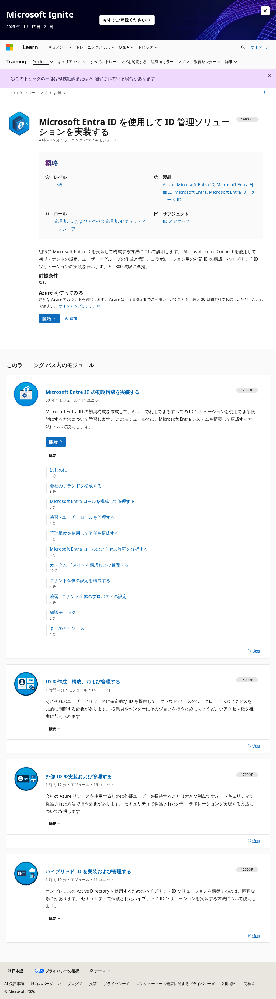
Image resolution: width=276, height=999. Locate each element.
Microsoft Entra (191, 192)
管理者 (60, 221)
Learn (13, 92)
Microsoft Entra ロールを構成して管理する (92, 501)
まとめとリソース (67, 628)
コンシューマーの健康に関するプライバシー (174, 983)
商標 (247, 983)
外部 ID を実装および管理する (79, 776)
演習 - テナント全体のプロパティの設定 (88, 596)
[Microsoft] (9, 47)
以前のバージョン (46, 983)
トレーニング (35, 92)
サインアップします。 (77, 305)
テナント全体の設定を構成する (80, 580)
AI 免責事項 (14, 983)
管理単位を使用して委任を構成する (84, 533)
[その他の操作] (265, 93)
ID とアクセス (176, 221)
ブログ (73, 983)
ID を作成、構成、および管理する (83, 681)
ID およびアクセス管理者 (93, 221)
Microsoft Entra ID (195, 185)
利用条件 (229, 983)
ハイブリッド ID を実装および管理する (88, 871)
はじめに (58, 470)
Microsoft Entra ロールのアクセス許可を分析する (99, 549)
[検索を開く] (243, 47)
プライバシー (114, 983)
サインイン (260, 46)
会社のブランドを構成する (76, 486)
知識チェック (63, 612)
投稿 (93, 983)
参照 (57, 92)
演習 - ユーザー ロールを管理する (82, 517)
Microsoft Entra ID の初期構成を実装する (93, 392)
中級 (58, 185)
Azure (169, 185)
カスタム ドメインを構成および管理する (89, 565)
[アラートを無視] (265, 10)
